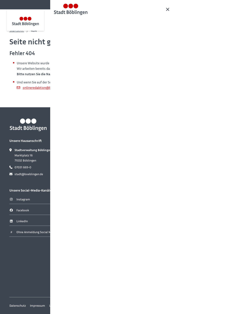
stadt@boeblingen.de (29, 174)
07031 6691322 (101, 234)
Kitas (174, 204)
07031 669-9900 (103, 171)
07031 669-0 (23, 167)
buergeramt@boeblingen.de (110, 178)
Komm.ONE (234, 306)
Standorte (177, 182)
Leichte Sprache (59, 305)
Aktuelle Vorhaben (183, 226)
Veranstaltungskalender (187, 149)
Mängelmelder (180, 171)
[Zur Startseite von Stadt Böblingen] (25, 20)
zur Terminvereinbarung (105, 191)
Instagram (23, 199)
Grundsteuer (179, 193)
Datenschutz (17, 305)
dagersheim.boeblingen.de (109, 227)
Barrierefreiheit (112, 305)
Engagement (179, 215)
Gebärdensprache (85, 305)
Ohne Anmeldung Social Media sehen (40, 232)
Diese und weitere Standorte (111, 279)
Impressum (37, 305)
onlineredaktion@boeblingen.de (46, 87)
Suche (240, 4)
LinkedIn (22, 221)
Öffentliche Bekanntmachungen (192, 160)
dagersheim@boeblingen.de (110, 241)
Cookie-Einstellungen (141, 305)
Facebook (22, 210)
